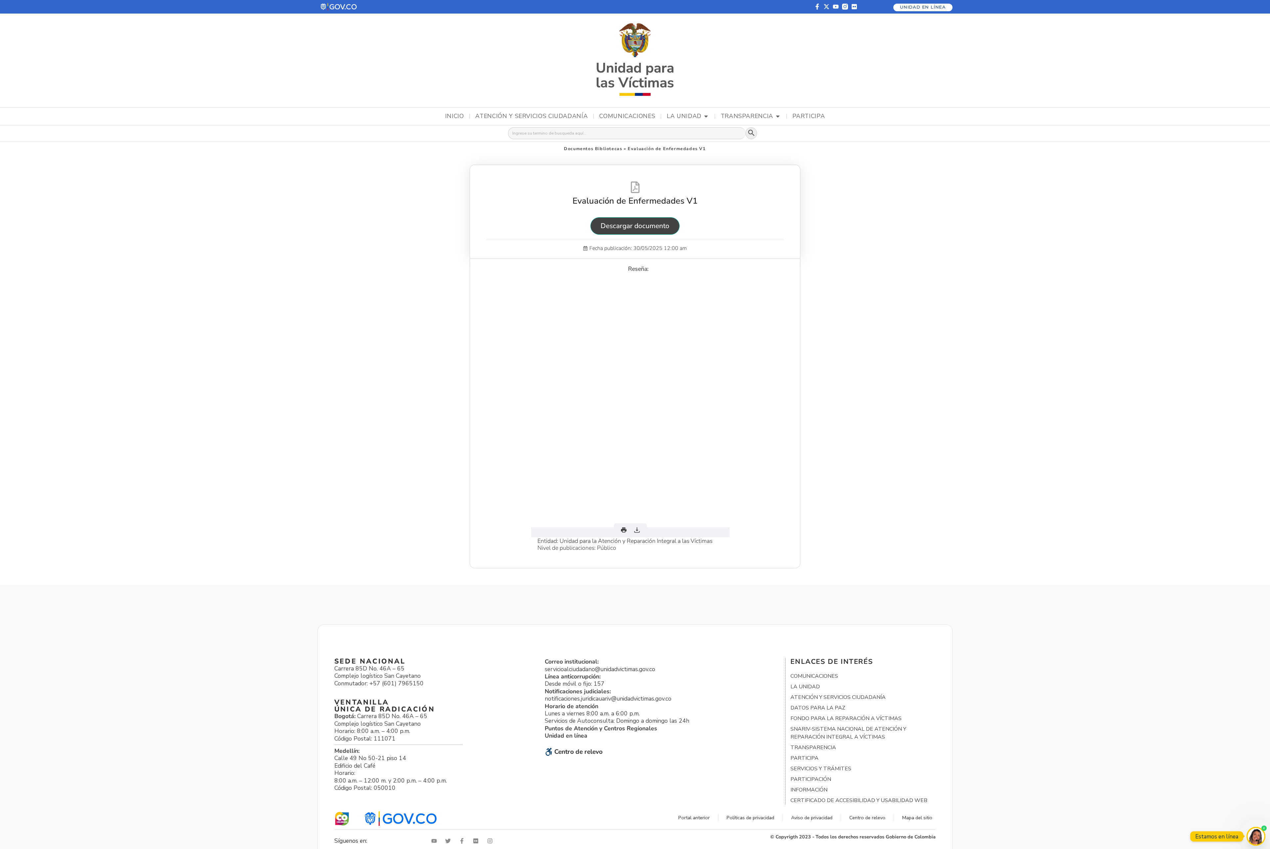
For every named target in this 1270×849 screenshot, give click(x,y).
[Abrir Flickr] (477, 841)
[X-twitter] (826, 7)
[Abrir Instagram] (491, 841)
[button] (339, 6)
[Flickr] (854, 7)
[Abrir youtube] (435, 841)
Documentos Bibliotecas (593, 149)
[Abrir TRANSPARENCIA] (778, 116)
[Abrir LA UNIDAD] (706, 116)
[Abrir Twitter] (449, 841)
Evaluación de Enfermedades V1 (635, 201)
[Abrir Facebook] (463, 841)
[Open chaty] (1256, 836)
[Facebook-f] (817, 7)
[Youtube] (836, 7)
